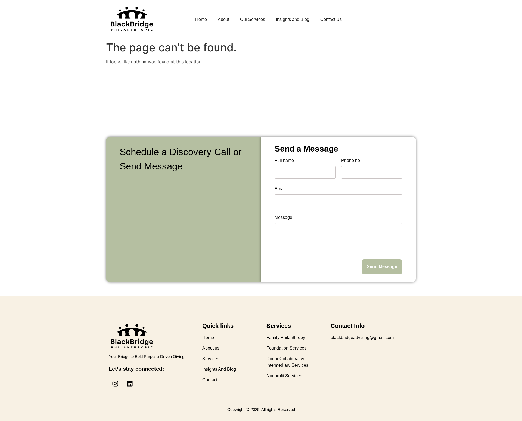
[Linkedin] (129, 383)
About (223, 19)
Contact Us (331, 19)
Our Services (252, 19)
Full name (284, 160)
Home (201, 19)
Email (280, 189)
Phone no (350, 160)
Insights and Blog (292, 19)
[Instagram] (115, 383)
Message (283, 217)
